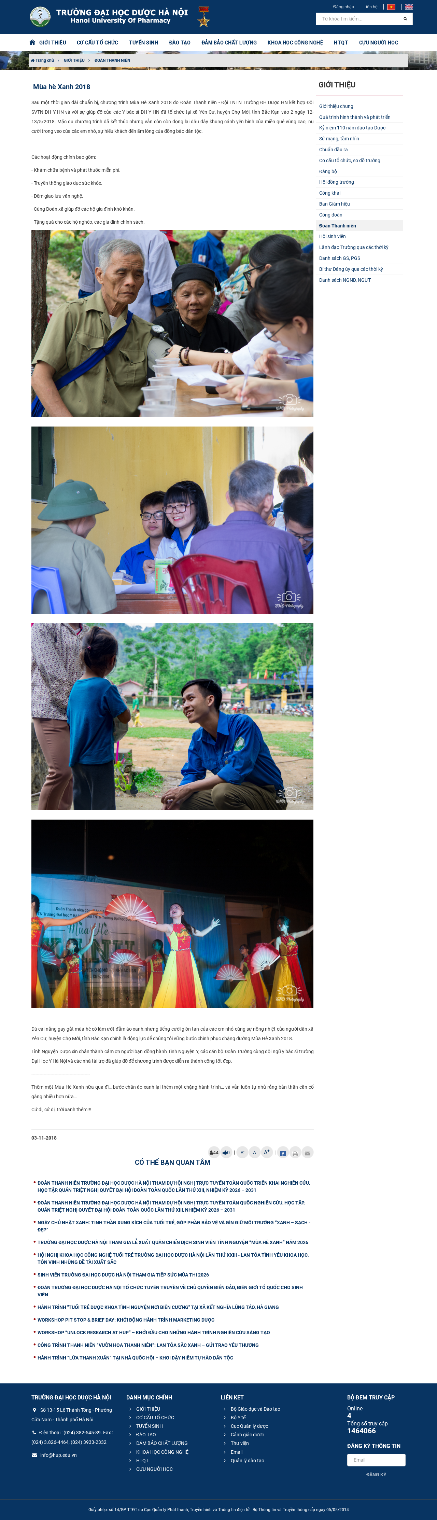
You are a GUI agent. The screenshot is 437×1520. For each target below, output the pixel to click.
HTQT (142, 1460)
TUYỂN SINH (143, 43)
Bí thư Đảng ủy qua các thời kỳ (351, 269)
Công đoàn (330, 215)
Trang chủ (44, 60)
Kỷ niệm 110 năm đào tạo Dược (352, 127)
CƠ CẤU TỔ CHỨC (154, 1417)
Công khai (329, 193)
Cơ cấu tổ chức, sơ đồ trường (349, 160)
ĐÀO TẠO (145, 1434)
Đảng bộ (328, 171)
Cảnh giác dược (247, 1434)
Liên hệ (371, 6)
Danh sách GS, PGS (339, 258)
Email (236, 1452)
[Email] (307, 1152)
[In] (295, 1152)
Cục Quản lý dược (249, 1426)
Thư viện (239, 1443)
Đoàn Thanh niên (337, 225)
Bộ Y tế (237, 1417)
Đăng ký (376, 1474)
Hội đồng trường (336, 182)
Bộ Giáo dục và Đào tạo (255, 1409)
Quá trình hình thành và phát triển (355, 117)
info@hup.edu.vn (58, 1455)
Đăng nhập (343, 6)
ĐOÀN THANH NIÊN (112, 60)
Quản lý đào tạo (247, 1460)
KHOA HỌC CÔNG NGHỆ (161, 1452)
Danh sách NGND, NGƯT (345, 280)
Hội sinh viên (332, 236)
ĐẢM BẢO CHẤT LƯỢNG (161, 1443)
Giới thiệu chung (336, 106)
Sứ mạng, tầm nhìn (339, 138)
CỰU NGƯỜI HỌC (154, 1469)
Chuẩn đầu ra (333, 149)
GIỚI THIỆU (74, 60)
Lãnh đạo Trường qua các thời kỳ (354, 247)
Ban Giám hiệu (334, 204)
